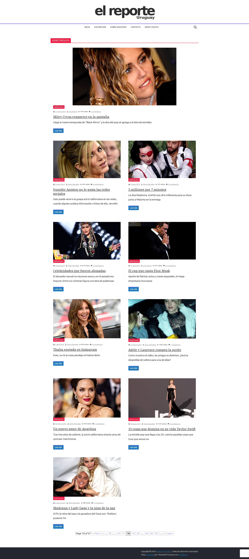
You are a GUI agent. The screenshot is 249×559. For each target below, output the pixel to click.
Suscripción (100, 27)
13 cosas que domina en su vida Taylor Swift (161, 429)
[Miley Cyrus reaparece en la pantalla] (124, 76)
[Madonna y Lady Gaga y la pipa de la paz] (87, 477)
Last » (170, 533)
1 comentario (96, 111)
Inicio (87, 27)
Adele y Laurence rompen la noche (154, 350)
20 (138, 533)
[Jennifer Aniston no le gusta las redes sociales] (87, 159)
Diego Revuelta (73, 184)
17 (123, 533)
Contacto (136, 27)
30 (146, 533)
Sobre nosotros (118, 27)
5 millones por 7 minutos (147, 189)
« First (96, 533)
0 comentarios (98, 184)
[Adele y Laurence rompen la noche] (162, 318)
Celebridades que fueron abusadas (79, 271)
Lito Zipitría (73, 111)
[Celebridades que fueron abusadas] (87, 240)
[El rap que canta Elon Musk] (162, 240)
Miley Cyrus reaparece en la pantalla (81, 117)
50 (156, 533)
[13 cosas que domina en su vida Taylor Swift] (162, 398)
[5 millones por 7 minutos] (162, 159)
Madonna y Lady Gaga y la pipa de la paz (84, 508)
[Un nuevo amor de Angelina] (87, 398)
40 (151, 533)
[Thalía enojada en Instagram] (87, 318)
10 (109, 533)
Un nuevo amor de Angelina (74, 429)
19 (133, 533)
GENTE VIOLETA (151, 27)
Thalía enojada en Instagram (75, 349)
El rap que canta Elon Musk (149, 271)
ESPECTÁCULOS (58, 107)
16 (118, 533)
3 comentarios (98, 266)
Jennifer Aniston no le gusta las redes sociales (81, 191)
